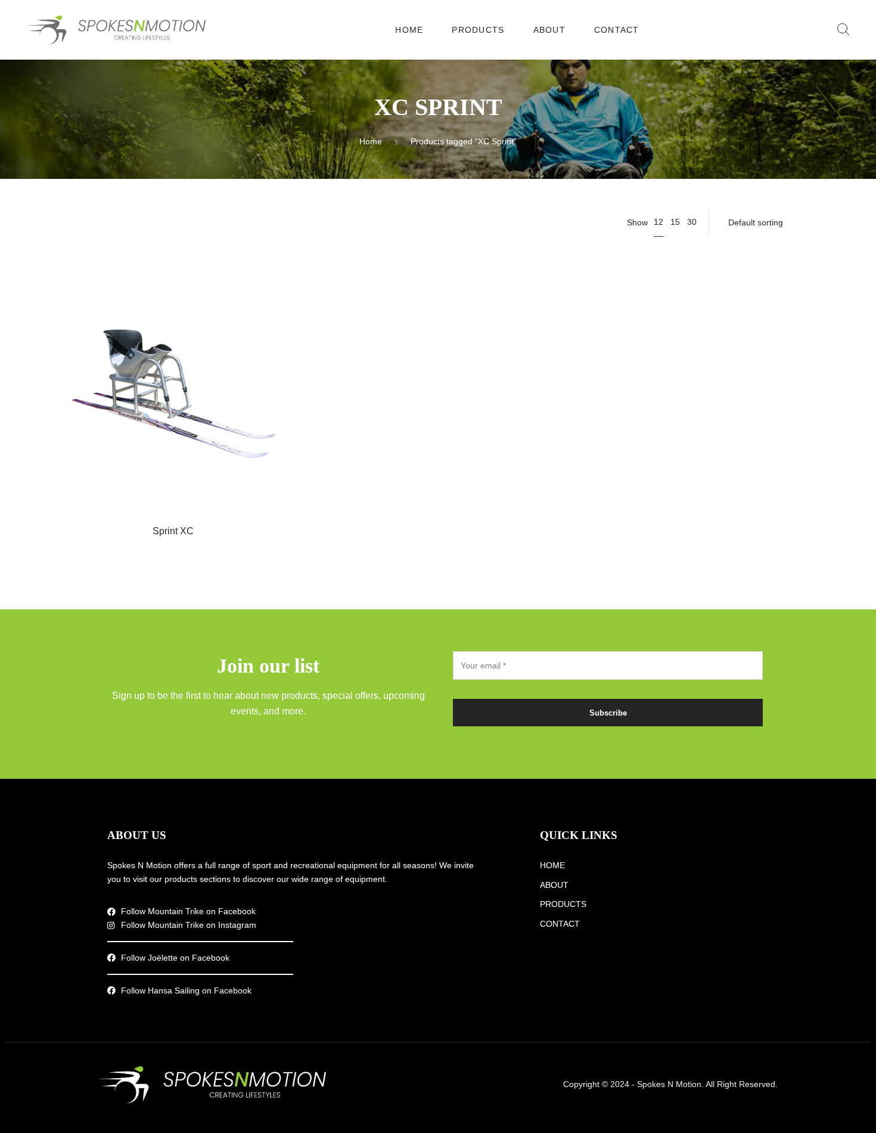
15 (675, 222)
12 (658, 222)
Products (478, 30)
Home (409, 30)
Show (637, 222)
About (549, 30)
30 (692, 222)
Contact (616, 30)
